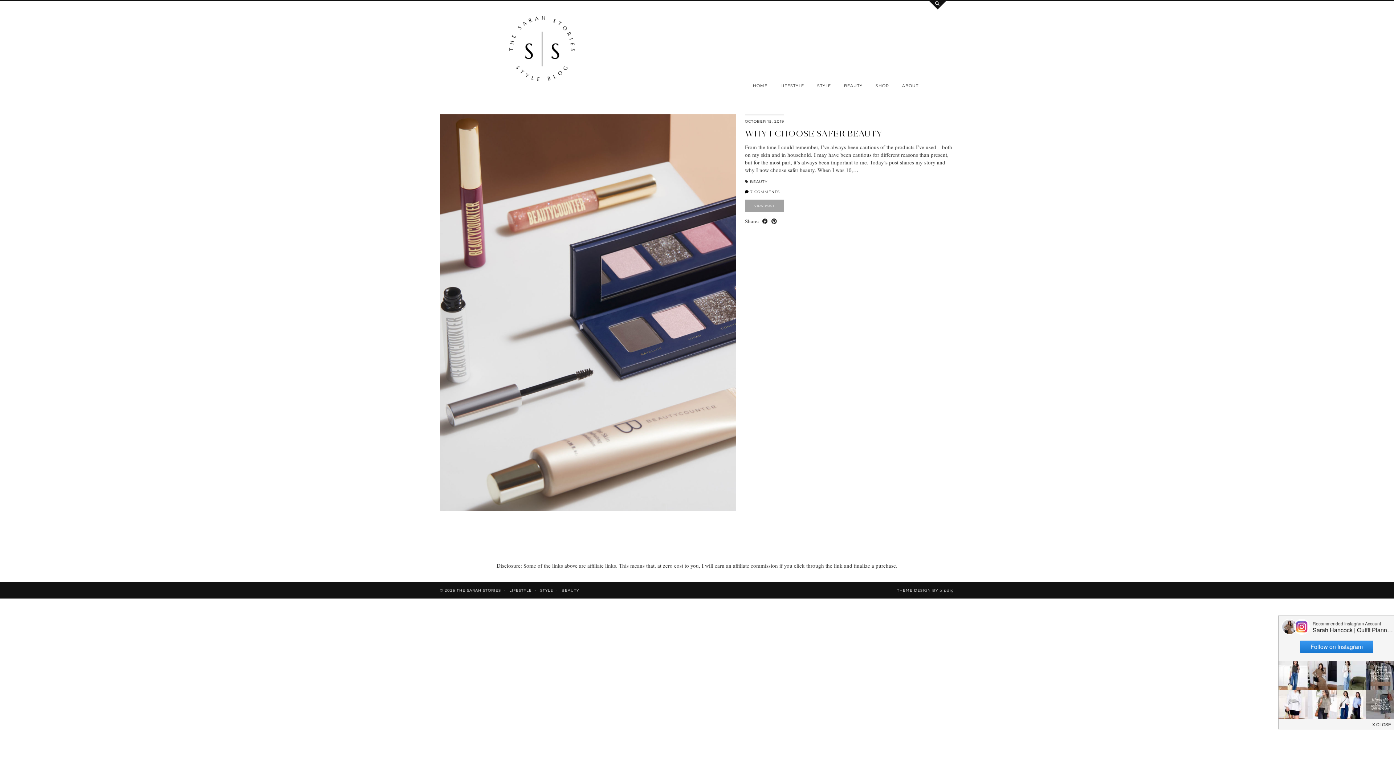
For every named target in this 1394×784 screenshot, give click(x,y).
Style (824, 85)
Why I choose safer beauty (813, 133)
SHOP (882, 85)
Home (760, 85)
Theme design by (925, 590)
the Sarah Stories (479, 590)
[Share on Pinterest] (774, 221)
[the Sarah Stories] (542, 50)
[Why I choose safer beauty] (588, 312)
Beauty (853, 85)
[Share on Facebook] (765, 221)
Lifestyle (792, 85)
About (910, 85)
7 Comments (764, 191)
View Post (764, 206)
